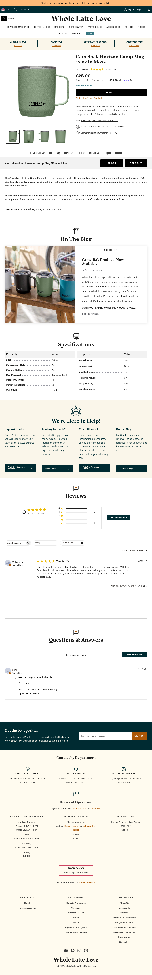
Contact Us (124, 908)
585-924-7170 (80, 808)
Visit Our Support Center (16, 468)
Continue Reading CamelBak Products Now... (109, 308)
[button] (76, 509)
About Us (124, 903)
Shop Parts (50, 469)
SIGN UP (139, 735)
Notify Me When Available (89, 98)
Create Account (28, 908)
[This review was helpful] (139, 585)
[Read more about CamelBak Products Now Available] (40, 284)
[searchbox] (15, 543)
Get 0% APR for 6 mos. (95, 42)
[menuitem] (28, 903)
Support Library (72, 826)
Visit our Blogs (126, 469)
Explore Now (134, 46)
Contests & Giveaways (76, 932)
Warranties (76, 908)
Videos (76, 922)
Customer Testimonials (124, 927)
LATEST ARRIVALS (133, 42)
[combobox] (24, 18)
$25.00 (112, 163)
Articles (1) (111, 250)
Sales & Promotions (76, 903)
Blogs (76, 917)
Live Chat (95, 808)
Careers (124, 913)
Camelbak (83, 69)
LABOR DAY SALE (18, 42)
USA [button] (6, 9)
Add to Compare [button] (84, 86)
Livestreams (124, 937)
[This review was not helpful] (144, 585)
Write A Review (119, 517)
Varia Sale (56, 42)
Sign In (27, 903)
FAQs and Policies (124, 922)
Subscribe (124, 942)
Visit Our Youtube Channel (91, 468)
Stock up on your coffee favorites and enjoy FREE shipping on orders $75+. (76, 3)
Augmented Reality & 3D (76, 927)
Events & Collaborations (124, 917)
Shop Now (18, 46)
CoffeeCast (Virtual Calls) (124, 932)
